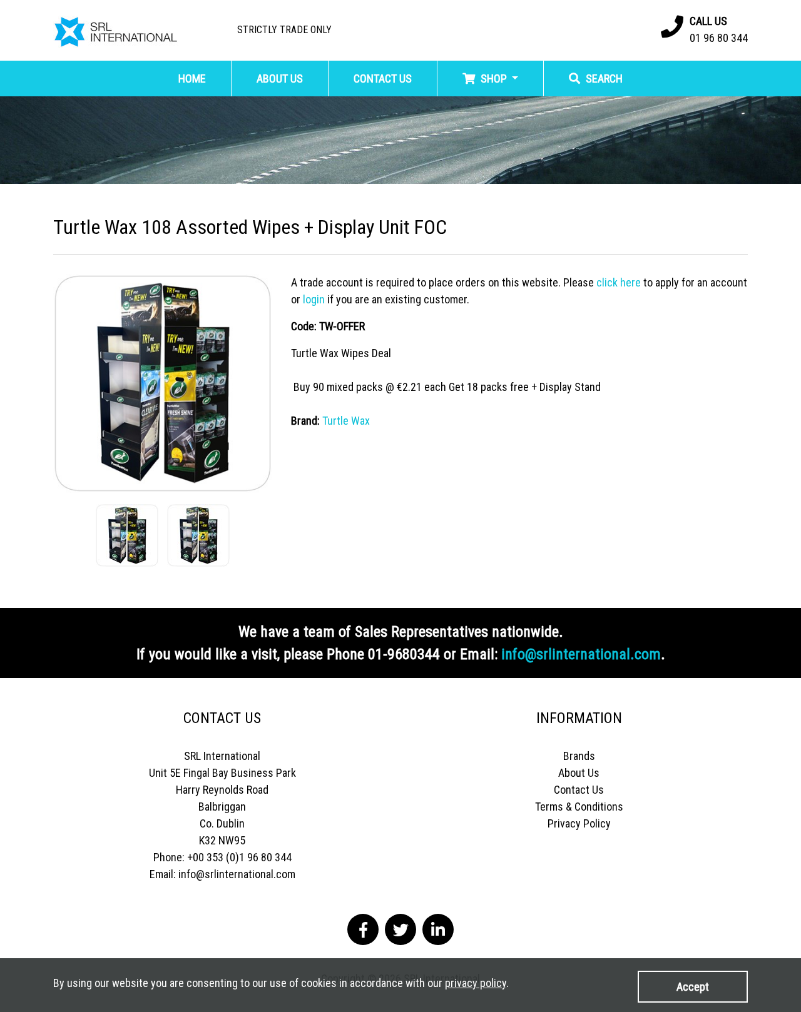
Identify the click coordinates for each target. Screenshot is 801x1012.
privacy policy (475, 982)
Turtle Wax (346, 420)
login (314, 299)
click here (618, 282)
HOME (192, 78)
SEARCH (603, 78)
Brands (579, 755)
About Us (578, 772)
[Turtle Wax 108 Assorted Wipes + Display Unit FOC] (162, 382)
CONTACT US (383, 78)
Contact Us (579, 789)
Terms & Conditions (579, 806)
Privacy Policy (579, 823)
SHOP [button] (493, 78)
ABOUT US (280, 78)
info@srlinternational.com (581, 654)
